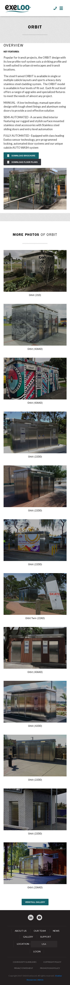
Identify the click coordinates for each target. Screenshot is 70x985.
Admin (40, 980)
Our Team (40, 930)
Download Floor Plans (22, 162)
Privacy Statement (23, 968)
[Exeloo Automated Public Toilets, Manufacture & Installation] (18, 9)
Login (37, 951)
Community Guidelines (24, 962)
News (56, 930)
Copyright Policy (52, 962)
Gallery (28, 936)
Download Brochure (21, 155)
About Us (21, 930)
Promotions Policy (50, 968)
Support (45, 936)
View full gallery (35, 902)
